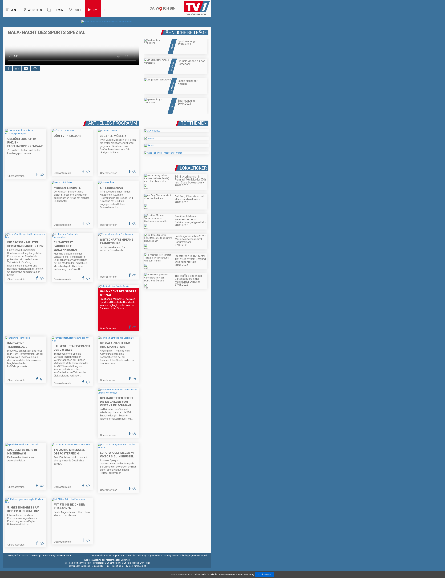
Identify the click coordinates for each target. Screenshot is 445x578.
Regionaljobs (97, 566)
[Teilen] (26, 68)
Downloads (97, 555)
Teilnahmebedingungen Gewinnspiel (189, 555)
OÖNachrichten (112, 563)
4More (129, 566)
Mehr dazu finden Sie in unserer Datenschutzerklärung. (227, 574)
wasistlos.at (117, 566)
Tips (108, 566)
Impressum (118, 555)
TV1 (65, 563)
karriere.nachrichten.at (80, 563)
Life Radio (98, 563)
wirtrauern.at (140, 566)
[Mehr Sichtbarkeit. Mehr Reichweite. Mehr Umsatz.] (107, 22)
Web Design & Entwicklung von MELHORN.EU (51, 555)
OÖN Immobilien (130, 563)
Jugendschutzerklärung (159, 555)
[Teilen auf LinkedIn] (17, 68)
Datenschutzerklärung (136, 555)
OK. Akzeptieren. (265, 574)
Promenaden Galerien (78, 566)
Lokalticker (193, 168)
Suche (78, 10)
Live (95, 10)
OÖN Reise (145, 563)
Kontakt (108, 555)
